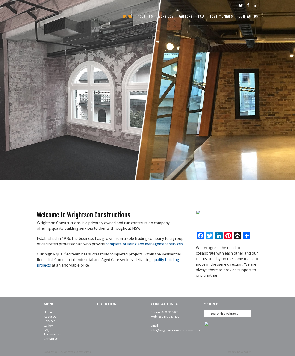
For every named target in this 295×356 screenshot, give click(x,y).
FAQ (201, 16)
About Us (145, 16)
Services (166, 16)
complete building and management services (144, 243)
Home (127, 16)
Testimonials (221, 16)
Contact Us (248, 16)
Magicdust (245, 351)
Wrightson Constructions (72, 17)
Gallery (186, 16)
